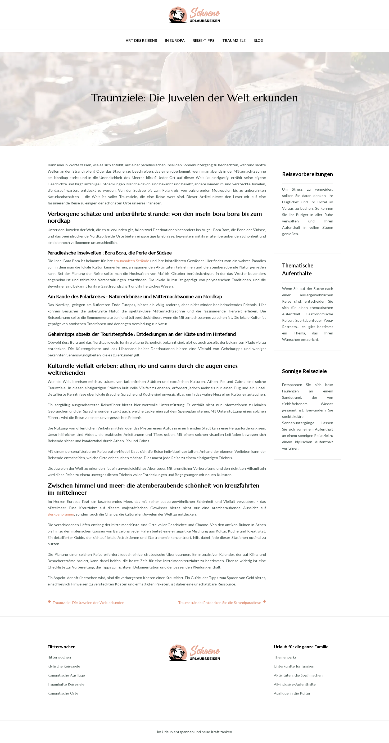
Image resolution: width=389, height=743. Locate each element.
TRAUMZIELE (234, 40)
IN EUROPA (175, 40)
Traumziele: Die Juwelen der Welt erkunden (88, 602)
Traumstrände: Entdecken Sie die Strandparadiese (219, 602)
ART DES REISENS (141, 40)
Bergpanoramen (61, 514)
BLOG (259, 40)
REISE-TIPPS (203, 40)
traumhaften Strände (131, 260)
